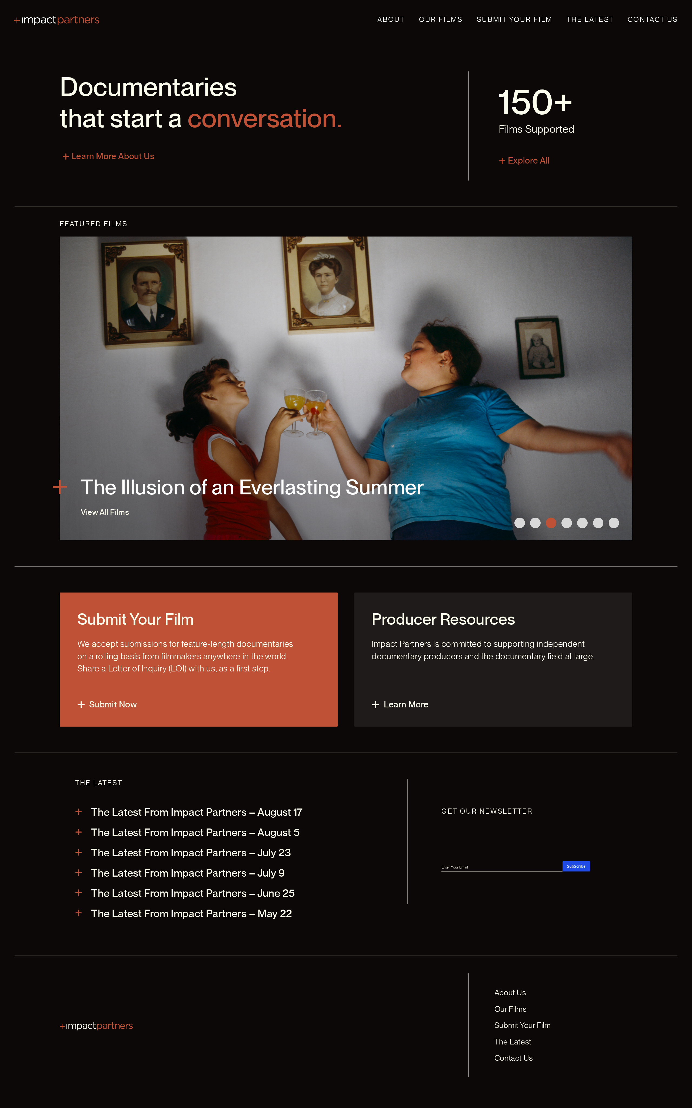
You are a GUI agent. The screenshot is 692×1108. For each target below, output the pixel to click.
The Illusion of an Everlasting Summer (252, 487)
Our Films (441, 19)
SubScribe (576, 866)
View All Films (105, 512)
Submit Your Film (515, 19)
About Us (510, 992)
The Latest (590, 19)
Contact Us (653, 19)
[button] (519, 523)
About (391, 19)
